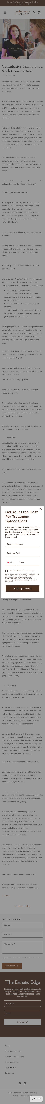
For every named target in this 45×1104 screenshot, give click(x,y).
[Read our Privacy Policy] (38, 574)
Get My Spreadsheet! (22, 588)
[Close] (41, 509)
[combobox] (10, 562)
